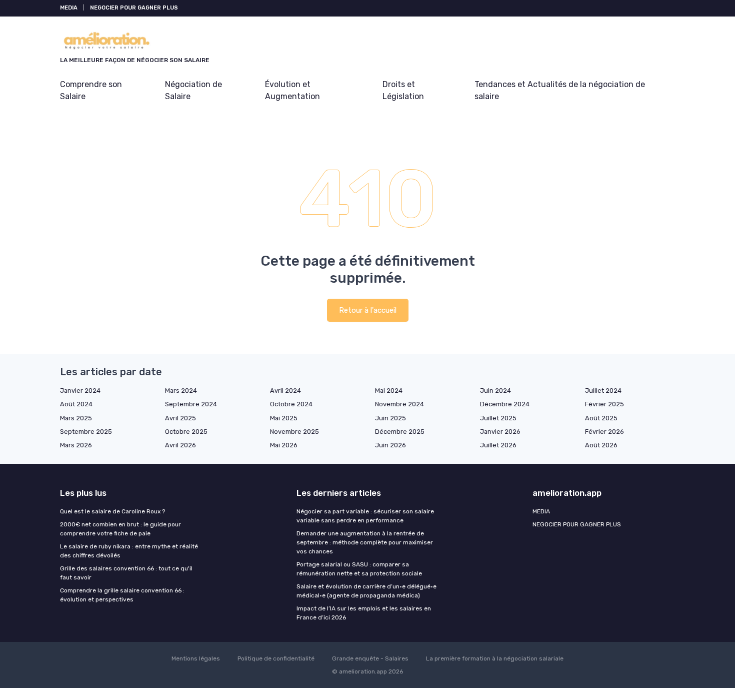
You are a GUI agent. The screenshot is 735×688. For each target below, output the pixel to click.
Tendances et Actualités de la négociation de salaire (559, 90)
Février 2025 (604, 404)
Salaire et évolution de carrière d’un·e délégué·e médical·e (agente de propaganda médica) (366, 591)
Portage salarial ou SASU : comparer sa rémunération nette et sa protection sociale (359, 569)
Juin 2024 (495, 390)
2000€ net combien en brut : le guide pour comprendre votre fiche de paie (120, 529)
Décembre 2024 (505, 404)
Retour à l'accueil (367, 310)
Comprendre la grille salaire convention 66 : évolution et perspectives (122, 595)
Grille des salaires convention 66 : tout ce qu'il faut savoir (126, 573)
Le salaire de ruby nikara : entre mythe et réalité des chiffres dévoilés (129, 551)
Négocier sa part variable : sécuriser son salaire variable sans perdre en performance (365, 516)
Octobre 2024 (291, 404)
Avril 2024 (285, 390)
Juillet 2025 (498, 418)
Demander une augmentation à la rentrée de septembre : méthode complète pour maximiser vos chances (364, 542)
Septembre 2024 (191, 404)
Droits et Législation (403, 90)
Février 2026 (604, 431)
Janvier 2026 (500, 431)
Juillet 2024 (603, 390)
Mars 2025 (76, 418)
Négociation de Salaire (193, 90)
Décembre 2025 (399, 431)
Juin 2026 (390, 445)
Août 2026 (601, 445)
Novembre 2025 (294, 431)
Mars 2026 (76, 445)
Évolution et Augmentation (292, 90)
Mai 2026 (284, 445)
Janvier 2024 (80, 390)
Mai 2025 (284, 418)
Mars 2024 (181, 390)
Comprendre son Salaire (91, 90)
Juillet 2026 (498, 445)
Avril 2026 (180, 445)
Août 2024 (76, 404)
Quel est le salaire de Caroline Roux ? (112, 511)
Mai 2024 (388, 390)
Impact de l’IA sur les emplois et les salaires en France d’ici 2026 (363, 613)
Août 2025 (601, 418)
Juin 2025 (390, 418)
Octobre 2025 (186, 431)
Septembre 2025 (86, 431)
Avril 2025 (180, 418)
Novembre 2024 (399, 404)
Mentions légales (196, 658)
